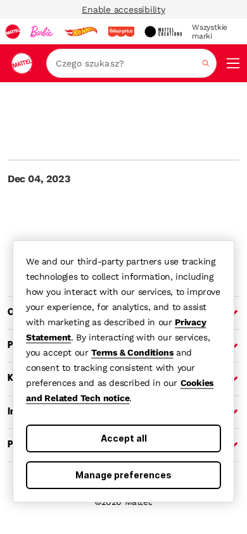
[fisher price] (121, 31)
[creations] (163, 31)
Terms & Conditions (132, 352)
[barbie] (41, 31)
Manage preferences (123, 474)
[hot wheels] (80, 31)
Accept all (124, 438)
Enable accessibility (123, 9)
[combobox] (131, 63)
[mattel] (12, 31)
